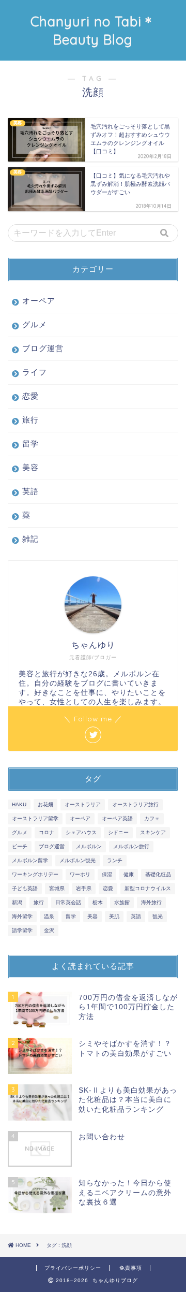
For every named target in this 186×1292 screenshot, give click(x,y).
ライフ (34, 372)
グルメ (34, 324)
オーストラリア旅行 (135, 804)
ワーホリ (80, 874)
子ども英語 (25, 888)
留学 (30, 443)
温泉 (49, 916)
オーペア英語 (117, 818)
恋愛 (30, 395)
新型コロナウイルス (148, 888)
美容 (30, 467)
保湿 (107, 874)
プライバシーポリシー (72, 1268)
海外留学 (22, 916)
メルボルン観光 (77, 860)
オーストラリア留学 (35, 818)
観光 (157, 916)
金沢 (49, 930)
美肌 (114, 916)
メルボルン (89, 846)
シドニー (118, 832)
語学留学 (22, 930)
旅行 (30, 419)
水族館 (122, 902)
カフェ (152, 818)
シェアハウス (81, 832)
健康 (128, 874)
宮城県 (57, 888)
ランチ (114, 860)
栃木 (97, 902)
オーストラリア (83, 804)
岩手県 (83, 888)
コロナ (46, 832)
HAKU (19, 804)
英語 (30, 491)
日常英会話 (68, 902)
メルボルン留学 (30, 860)
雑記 (30, 538)
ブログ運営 (43, 348)
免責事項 (130, 1268)
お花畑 (45, 804)
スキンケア (153, 832)
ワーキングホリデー (35, 874)
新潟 (17, 902)
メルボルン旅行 (131, 846)
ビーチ (19, 846)
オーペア (38, 300)
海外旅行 (151, 902)
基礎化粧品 (158, 874)
